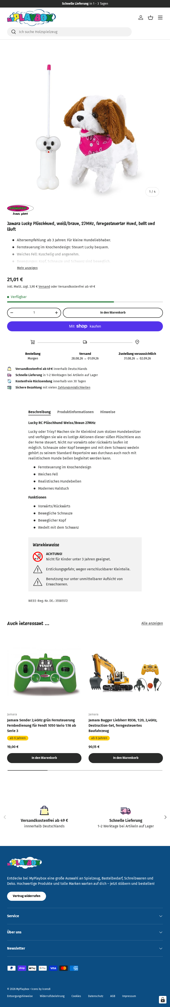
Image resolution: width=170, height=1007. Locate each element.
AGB (112, 996)
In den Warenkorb (113, 312)
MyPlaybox (22, 989)
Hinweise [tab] (107, 412)
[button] (150, 17)
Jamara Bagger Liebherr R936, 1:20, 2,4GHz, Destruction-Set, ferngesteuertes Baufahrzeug (123, 725)
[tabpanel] (85, 475)
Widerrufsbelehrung (52, 996)
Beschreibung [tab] (39, 412)
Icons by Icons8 (40, 989)
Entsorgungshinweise (20, 996)
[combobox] (69, 31)
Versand (44, 287)
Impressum (129, 996)
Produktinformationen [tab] (75, 412)
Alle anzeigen (152, 623)
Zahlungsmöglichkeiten (74, 387)
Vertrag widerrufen (26, 896)
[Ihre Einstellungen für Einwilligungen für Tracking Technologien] (162, 999)
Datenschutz (95, 996)
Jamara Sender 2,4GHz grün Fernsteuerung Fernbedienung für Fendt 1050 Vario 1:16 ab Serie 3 (41, 725)
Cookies (76, 996)
